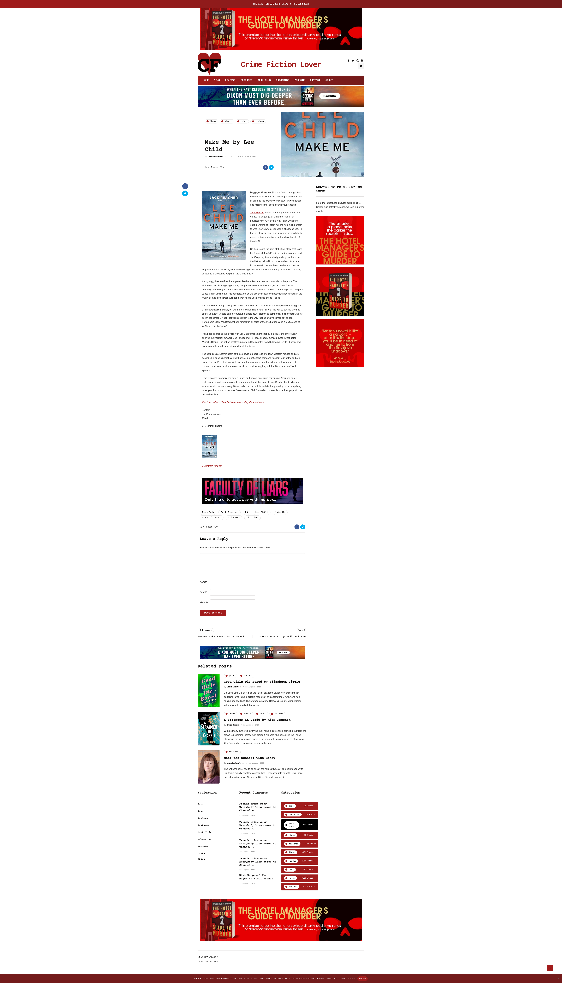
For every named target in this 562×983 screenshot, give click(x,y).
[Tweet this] (271, 167)
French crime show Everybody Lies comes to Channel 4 (257, 807)
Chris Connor (233, 725)
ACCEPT (362, 978)
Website (204, 602)
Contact (315, 80)
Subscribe (282, 80)
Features (246, 80)
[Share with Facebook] (265, 167)
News (217, 80)
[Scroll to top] (550, 968)
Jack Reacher (257, 212)
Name (203, 582)
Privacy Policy (208, 957)
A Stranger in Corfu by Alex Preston (257, 720)
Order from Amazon (212, 466)
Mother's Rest (211, 517)
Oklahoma (234, 517)
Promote (299, 80)
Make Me (280, 512)
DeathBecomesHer (215, 157)
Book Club (264, 80)
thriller (252, 517)
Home (206, 80)
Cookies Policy (208, 961)
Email (203, 592)
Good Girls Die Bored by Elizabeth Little (262, 682)
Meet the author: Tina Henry (249, 758)
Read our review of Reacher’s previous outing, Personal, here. (233, 402)
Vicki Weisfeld (234, 687)
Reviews (230, 80)
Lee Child (261, 512)
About (329, 80)
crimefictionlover (235, 763)
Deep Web (208, 512)
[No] (558, 978)
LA (246, 512)
